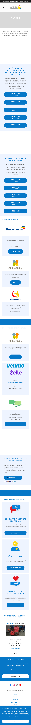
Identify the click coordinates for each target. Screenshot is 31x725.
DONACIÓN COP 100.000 (16, 109)
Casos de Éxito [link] (19, 623)
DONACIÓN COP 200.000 (16, 117)
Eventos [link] (15, 699)
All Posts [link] (10, 623)
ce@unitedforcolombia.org (15, 382)
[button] (4, 7)
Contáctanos (15, 568)
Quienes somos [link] (15, 702)
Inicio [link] (15, 694)
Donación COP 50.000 (16, 102)
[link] (15, 7)
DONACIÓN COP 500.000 (16, 125)
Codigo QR (15, 251)
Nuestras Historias (15, 532)
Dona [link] (15, 705)
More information (15, 424)
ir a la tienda (15, 605)
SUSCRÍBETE (15, 676)
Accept (15, 721)
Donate (15, 356)
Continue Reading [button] (15, 648)
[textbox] (15, 670)
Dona (15, 282)
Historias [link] (15, 697)
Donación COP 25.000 (16, 94)
